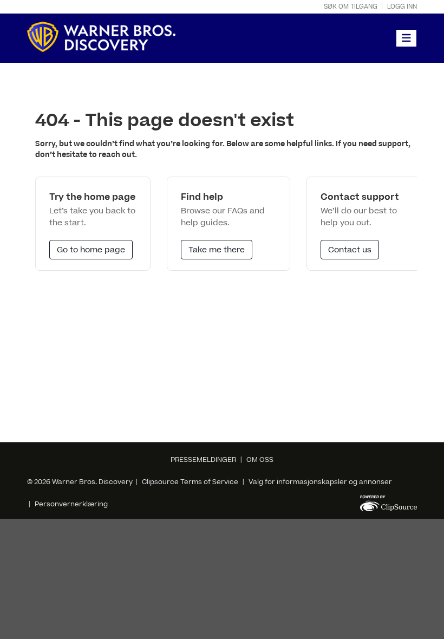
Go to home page (91, 250)
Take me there (216, 250)
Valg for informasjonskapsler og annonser (320, 482)
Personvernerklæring (71, 504)
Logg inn (402, 6)
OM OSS (259, 460)
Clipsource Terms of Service (191, 482)
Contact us (349, 250)
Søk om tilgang (350, 6)
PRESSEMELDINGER (203, 460)
